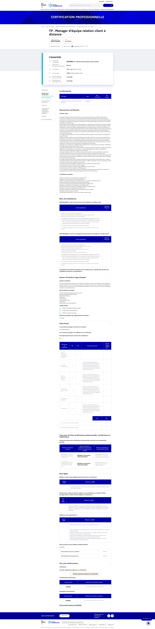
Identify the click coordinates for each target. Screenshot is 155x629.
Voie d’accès (64, 323)
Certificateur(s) (65, 91)
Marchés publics (56, 627)
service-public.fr (102, 624)
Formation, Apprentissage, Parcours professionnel (76, 9)
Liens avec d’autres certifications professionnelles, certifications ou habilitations (84, 436)
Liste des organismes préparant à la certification (85, 574)
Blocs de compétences (67, 199)
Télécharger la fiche (55, 46)
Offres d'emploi (44, 627)
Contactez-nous (111, 627)
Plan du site (82, 627)
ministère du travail (82, 624)
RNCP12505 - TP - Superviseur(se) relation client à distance (83, 456)
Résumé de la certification (69, 110)
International (109, 1)
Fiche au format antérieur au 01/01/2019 (70, 605)
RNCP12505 (68, 586)
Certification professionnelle (57, 9)
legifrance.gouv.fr (92, 624)
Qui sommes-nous (45, 9)
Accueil (43, 26)
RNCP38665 (68, 600)
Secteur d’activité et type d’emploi (72, 277)
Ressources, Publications (94, 9)
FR (85, 46)
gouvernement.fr (72, 624)
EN (87, 46)
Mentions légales (104, 627)
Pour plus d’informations (68, 563)
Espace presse (50, 627)
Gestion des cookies (75, 627)
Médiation (101, 1)
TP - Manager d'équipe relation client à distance (83, 61)
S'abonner (64, 615)
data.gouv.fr (110, 624)
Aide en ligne (67, 46)
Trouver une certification (50, 26)
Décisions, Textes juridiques (107, 9)
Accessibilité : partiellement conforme (91, 627)
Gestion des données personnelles (66, 627)
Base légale (63, 473)
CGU (100, 627)
